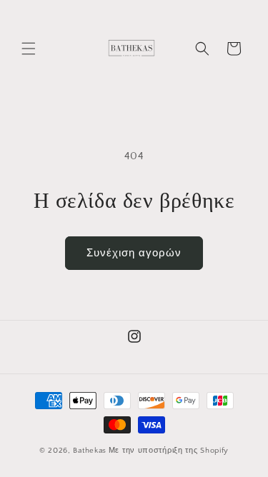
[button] (28, 48)
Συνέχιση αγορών (134, 253)
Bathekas (89, 450)
